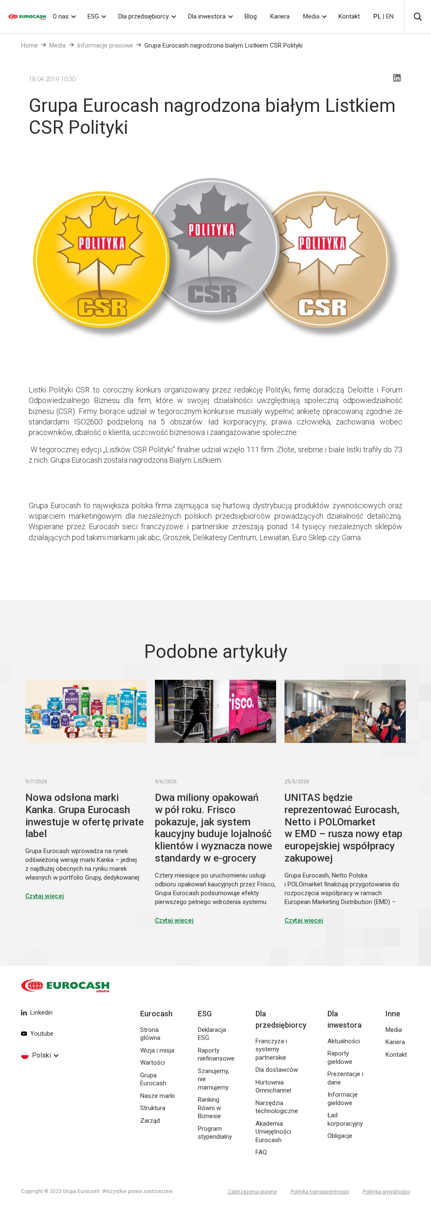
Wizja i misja (157, 1050)
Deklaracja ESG (212, 1034)
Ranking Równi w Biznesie (209, 1108)
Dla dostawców (276, 1070)
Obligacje (339, 1136)
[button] (63, 16)
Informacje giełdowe (342, 1099)
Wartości (152, 1062)
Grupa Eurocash (153, 1079)
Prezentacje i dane (345, 1078)
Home (29, 45)
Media (311, 16)
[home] (23, 16)
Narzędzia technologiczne (276, 1107)
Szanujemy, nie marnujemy (213, 1079)
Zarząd (150, 1120)
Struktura (152, 1108)
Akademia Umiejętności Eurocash (273, 1132)
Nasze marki (157, 1096)
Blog (251, 16)
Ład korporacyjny (345, 1119)
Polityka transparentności (319, 1192)
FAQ (261, 1152)
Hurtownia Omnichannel (273, 1087)
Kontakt (349, 16)
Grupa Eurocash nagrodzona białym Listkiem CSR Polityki (223, 45)
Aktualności (343, 1041)
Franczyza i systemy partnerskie (271, 1049)
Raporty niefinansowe (216, 1055)
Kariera (280, 16)
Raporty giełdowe (339, 1058)
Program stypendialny (215, 1133)
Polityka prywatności (386, 1192)
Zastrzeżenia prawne (252, 1192)
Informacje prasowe (105, 45)
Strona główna (150, 1034)
